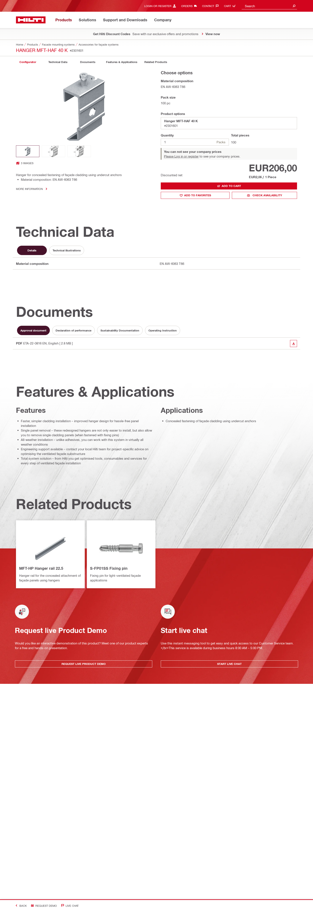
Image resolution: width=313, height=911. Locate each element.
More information (29, 188)
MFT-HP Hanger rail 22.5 (41, 568)
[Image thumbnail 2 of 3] (53, 151)
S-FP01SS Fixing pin (109, 568)
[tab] (28, 62)
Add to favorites (197, 195)
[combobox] (269, 5)
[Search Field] (294, 5)
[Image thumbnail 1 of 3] (27, 151)
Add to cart (231, 186)
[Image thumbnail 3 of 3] (79, 151)
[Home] (31, 19)
